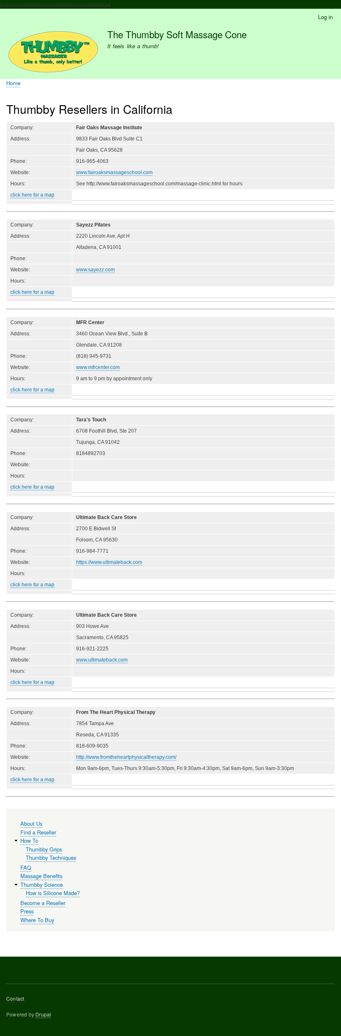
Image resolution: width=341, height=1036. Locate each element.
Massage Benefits (41, 876)
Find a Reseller (38, 832)
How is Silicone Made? (53, 893)
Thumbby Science (41, 884)
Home (13, 83)
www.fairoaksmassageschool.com (114, 172)
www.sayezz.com (95, 270)
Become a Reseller (42, 903)
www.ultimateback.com (102, 660)
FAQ (25, 867)
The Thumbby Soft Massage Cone (177, 34)
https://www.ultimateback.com (109, 562)
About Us (31, 823)
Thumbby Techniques (51, 857)
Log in (325, 17)
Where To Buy (37, 920)
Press (27, 911)
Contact (15, 998)
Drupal (43, 1014)
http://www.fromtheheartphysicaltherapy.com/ (126, 757)
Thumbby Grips (44, 849)
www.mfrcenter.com (98, 367)
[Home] (53, 53)
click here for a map (32, 195)
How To (29, 840)
